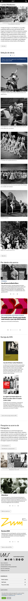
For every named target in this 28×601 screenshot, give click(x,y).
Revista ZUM (5, 531)
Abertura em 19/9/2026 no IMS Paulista (10, 321)
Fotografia (4, 281)
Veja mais (3, 255)
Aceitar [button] (3, 598)
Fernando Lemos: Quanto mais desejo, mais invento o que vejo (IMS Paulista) (13, 318)
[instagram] (8, 559)
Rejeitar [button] (8, 598)
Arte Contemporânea (6, 315)
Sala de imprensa (5, 568)
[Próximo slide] (17, 294)
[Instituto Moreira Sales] (12, 555)
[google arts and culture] (22, 559)
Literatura (4, 495)
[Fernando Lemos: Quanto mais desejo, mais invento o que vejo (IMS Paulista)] (14, 306)
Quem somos (4, 589)
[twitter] (14, 559)
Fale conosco (4, 563)
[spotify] (19, 559)
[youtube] (6, 559)
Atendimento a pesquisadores (9, 566)
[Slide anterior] (11, 294)
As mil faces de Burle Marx (9, 283)
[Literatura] (14, 485)
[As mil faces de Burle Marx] (14, 272)
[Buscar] (26, 1)
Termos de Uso (12, 595)
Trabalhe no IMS (5, 570)
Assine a (6, 564)
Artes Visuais (15, 315)
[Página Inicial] (13, 1)
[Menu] (2, 1)
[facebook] (11, 559)
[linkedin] (17, 559)
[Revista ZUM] (14, 521)
